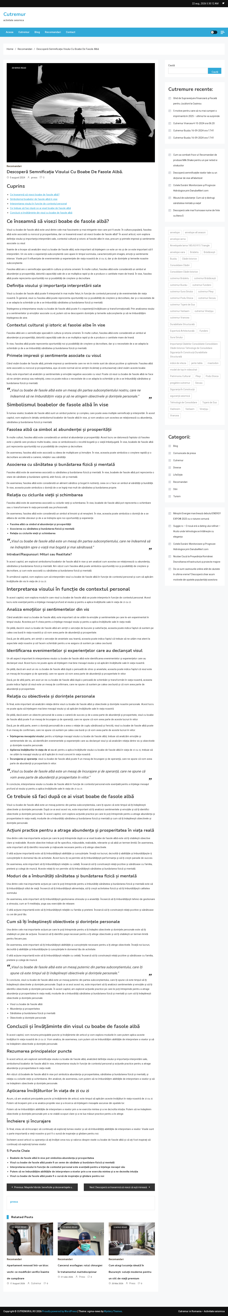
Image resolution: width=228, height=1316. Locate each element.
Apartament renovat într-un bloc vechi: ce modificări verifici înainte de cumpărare (28, 1272)
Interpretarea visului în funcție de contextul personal (38, 203)
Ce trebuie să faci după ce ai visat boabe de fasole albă (40, 208)
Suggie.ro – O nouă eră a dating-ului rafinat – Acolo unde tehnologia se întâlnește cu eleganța (196, 531)
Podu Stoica (212, 376)
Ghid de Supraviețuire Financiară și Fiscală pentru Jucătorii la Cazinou (195, 101)
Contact (70, 32)
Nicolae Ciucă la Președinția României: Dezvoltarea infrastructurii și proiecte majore (196, 559)
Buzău (173, 258)
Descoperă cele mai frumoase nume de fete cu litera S (196, 213)
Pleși (198, 376)
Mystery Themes (113, 1311)
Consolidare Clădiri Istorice (184, 271)
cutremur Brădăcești (205, 278)
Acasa (9, 32)
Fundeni (204, 331)
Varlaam (189, 409)
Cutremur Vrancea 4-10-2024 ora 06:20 (194, 123)
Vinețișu (204, 409)
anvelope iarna (178, 239)
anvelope (175, 232)
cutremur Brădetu (179, 278)
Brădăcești (209, 252)
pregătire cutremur (180, 383)
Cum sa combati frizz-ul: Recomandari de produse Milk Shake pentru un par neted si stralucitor (195, 160)
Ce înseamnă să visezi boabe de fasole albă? (35, 194)
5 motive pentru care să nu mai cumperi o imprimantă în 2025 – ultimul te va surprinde (196, 113)
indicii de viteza (178, 363)
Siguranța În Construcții (182, 389)
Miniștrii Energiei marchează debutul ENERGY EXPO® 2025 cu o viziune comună (197, 516)
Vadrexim (175, 409)
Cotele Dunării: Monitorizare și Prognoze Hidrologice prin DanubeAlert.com (194, 188)
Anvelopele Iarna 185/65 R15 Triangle (190, 245)
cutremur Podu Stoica (181, 298)
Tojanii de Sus (209, 402)
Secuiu (198, 383)
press (34, 177)
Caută (171, 65)
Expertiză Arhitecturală (182, 331)
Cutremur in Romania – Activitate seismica (201, 1311)
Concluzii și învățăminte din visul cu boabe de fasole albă (41, 212)
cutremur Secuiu (207, 298)
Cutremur (14, 14)
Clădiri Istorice (189, 258)
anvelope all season (195, 232)
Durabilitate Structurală (182, 324)
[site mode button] (214, 32)
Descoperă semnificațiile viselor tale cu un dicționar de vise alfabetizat (195, 175)
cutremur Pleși (205, 291)
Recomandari (53, 32)
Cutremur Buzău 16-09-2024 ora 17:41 (193, 130)
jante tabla (196, 363)
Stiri (175, 489)
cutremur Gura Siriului (181, 291)
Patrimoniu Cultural (180, 376)
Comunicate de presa (184, 453)
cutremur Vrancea (179, 317)
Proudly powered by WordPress (59, 1311)
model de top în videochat (183, 369)
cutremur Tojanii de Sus (182, 304)
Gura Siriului (176, 337)
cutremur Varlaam (179, 311)
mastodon (213, 363)
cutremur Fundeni (201, 285)
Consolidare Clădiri (180, 265)
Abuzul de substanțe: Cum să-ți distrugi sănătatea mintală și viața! (194, 200)
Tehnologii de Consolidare (183, 402)
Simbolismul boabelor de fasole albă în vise (33, 199)
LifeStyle (178, 474)
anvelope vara (177, 252)
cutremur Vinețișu (204, 311)
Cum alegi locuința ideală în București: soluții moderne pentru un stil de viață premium (130, 1272)
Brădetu (194, 252)
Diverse (177, 467)
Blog (37, 32)
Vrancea (174, 415)
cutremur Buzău (178, 285)
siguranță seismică (180, 396)
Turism (177, 496)
